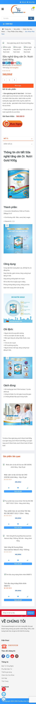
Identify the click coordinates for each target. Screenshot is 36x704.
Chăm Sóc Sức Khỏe (8, 675)
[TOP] (30, 692)
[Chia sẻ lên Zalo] (20, 63)
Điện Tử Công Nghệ (7, 666)
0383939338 (13, 645)
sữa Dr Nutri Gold (22, 443)
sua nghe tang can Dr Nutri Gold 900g (14, 441)
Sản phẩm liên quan (11, 456)
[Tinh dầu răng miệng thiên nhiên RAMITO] (18, 575)
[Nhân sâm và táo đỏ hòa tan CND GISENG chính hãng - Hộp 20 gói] (18, 466)
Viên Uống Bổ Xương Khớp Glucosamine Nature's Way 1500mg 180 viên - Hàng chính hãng (16, 549)
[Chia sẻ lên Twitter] (6, 63)
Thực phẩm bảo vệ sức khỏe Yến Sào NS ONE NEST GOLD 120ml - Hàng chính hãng (17, 513)
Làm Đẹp (4, 678)
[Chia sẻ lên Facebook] (3, 63)
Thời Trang (5, 681)
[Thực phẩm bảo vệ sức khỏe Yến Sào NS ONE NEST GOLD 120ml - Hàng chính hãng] (18, 502)
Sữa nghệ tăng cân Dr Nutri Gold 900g (20, 438)
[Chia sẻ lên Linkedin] (9, 63)
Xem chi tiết (18, 491)
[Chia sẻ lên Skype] (17, 63)
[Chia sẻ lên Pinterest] (12, 63)
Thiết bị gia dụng (7, 672)
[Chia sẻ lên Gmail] (15, 63)
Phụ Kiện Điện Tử (7, 669)
